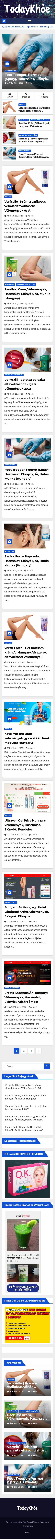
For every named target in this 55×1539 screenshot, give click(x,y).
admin (31, 83)
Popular (26, 97)
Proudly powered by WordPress (19, 1522)
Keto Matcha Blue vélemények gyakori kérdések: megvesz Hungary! (27, 738)
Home (27, 1533)
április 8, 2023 (14, 571)
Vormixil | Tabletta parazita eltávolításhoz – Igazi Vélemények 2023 (33, 141)
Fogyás (8, 729)
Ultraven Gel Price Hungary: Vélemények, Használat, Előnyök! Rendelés (25, 825)
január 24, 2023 (15, 748)
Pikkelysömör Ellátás (40, 120)
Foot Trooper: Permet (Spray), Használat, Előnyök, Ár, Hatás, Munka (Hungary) (27, 79)
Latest (10, 96)
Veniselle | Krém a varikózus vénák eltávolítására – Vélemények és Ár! (34, 111)
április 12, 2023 (15, 83)
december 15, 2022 (17, 835)
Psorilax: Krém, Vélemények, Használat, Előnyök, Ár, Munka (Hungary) (34, 126)
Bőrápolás (23, 120)
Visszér (22, 104)
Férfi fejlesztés (12, 988)
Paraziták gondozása (28, 135)
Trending (43, 97)
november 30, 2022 (17, 1007)
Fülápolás (9, 551)
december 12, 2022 (17, 922)
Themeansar (27, 1526)
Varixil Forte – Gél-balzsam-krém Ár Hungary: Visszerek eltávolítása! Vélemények (25, 652)
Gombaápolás (10, 902)
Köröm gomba (11, 71)
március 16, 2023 (16, 662)
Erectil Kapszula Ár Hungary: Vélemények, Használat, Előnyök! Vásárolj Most (26, 997)
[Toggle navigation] (30, 21)
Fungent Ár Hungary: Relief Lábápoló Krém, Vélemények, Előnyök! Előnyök (26, 911)
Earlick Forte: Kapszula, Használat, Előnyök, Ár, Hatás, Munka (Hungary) (26, 560)
